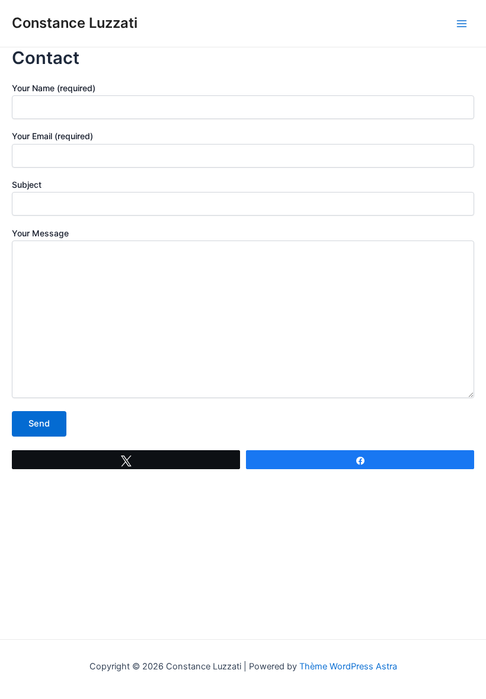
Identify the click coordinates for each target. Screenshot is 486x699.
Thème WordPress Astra (348, 666)
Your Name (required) (53, 88)
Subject (26, 184)
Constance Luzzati (75, 22)
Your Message (40, 233)
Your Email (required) (52, 136)
